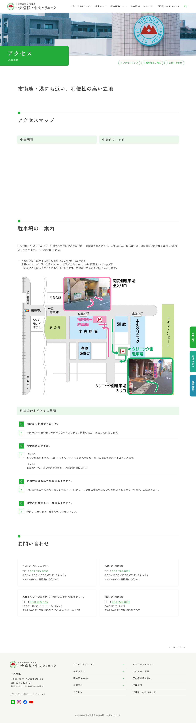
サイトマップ (39, 694)
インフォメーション (143, 664)
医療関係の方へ (81, 678)
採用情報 (137, 685)
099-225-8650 (39, 571)
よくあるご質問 (141, 671)
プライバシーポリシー (21, 694)
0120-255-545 (39, 602)
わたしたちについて (83, 664)
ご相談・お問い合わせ (144, 692)
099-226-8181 (121, 571)
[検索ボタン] (185, 6)
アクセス (78, 692)
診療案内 (78, 685)
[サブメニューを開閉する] (123, 664)
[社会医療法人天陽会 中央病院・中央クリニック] (31, 6)
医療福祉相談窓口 (142, 678)
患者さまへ (79, 671)
